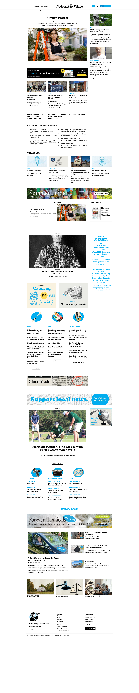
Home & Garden (74, 328)
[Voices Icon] (36, 474)
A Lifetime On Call (77, 114)
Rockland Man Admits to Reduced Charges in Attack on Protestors (73, 130)
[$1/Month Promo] (57, 73)
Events (57, 235)
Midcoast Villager (39, 637)
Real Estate (33, 598)
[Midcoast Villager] (95, 212)
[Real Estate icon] (40, 588)
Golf (57, 445)
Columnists (31, 480)
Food (72, 168)
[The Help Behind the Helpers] (36, 86)
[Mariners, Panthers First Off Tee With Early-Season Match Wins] (57, 428)
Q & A (28, 168)
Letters (71, 480)
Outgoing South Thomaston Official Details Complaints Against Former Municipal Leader (43, 142)
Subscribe (107, 6)
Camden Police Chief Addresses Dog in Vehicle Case (57, 117)
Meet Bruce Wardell (99, 170)
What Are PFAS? (91, 563)
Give (93, 6)
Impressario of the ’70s (35, 499)
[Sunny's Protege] (57, 44)
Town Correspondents (56, 480)
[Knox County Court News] (78, 86)
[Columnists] (57, 474)
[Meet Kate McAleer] (37, 161)
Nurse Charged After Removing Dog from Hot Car (43, 136)
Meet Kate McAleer (34, 170)
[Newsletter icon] (98, 588)
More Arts (57, 362)
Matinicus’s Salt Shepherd (36, 345)
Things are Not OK (75, 485)
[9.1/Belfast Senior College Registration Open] (57, 253)
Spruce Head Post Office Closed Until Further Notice (74, 146)
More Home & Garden (78, 364)
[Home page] (70, 6)
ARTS (49, 328)
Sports (57, 410)
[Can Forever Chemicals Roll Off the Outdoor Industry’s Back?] (77, 550)
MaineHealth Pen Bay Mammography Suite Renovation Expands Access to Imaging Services (101, 280)
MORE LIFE (69, 230)
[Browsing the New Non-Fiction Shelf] (58, 161)
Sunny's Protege (57, 18)
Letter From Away (31, 489)
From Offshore (31, 483)
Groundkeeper (31, 496)
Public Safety (72, 93)
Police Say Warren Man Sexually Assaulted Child (35, 117)
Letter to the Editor (74, 483)
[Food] (36, 318)
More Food (36, 369)
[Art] (57, 318)
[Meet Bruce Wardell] (102, 161)
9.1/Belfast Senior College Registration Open (57, 273)
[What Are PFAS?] (77, 566)
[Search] (97, 6)
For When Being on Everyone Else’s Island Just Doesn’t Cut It (77, 346)
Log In (101, 6)
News (28, 93)
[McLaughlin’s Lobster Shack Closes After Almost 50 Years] (80, 161)
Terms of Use (59, 637)
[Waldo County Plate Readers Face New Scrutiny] (101, 20)
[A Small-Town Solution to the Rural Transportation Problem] (48, 544)
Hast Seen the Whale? (55, 349)
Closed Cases (63, 598)
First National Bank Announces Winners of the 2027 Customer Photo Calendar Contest (101, 254)
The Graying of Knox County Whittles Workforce (55, 97)
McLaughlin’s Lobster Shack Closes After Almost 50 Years (74, 135)
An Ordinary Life (54, 345)
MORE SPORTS (57, 465)
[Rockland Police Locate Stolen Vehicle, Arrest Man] (101, 53)
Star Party (30, 485)
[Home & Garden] (78, 318)
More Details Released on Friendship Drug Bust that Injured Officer (42, 131)
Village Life (58, 15)
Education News (94, 60)
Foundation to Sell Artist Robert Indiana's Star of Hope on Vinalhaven (56, 333)
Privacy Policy (66, 637)
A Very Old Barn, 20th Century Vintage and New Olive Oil (78, 339)
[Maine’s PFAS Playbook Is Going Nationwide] (77, 537)
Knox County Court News (78, 95)
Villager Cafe (92, 598)
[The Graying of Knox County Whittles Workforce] (57, 86)
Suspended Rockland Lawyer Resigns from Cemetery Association (74, 139)
